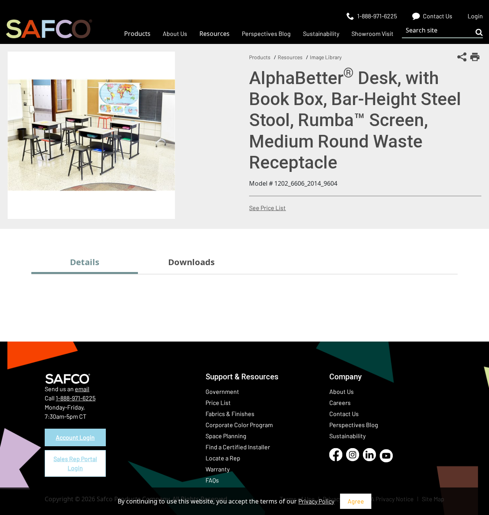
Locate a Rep (223, 458)
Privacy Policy (316, 501)
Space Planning (226, 435)
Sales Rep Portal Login (75, 463)
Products (259, 57)
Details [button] (84, 261)
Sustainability (347, 435)
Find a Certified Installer (238, 446)
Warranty (218, 469)
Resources (290, 57)
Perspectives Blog (353, 424)
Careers (340, 402)
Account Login (75, 437)
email (82, 388)
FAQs (212, 480)
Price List (218, 402)
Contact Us (344, 413)
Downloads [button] (191, 261)
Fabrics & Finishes (230, 413)
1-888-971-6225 (76, 398)
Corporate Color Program (239, 424)
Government (222, 391)
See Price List (267, 207)
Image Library (326, 57)
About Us (341, 391)
